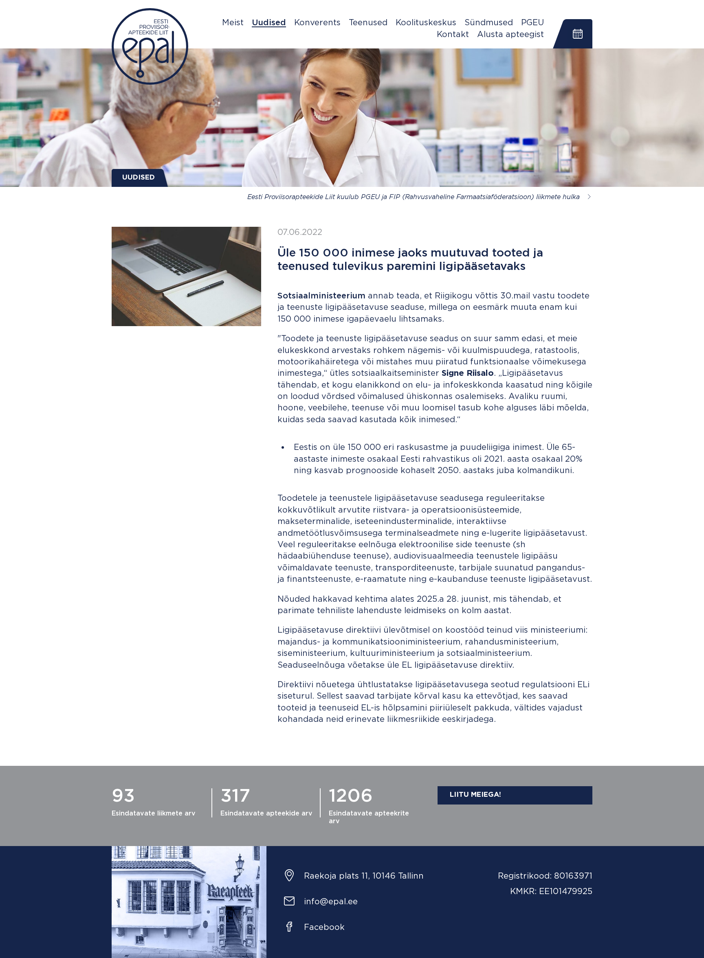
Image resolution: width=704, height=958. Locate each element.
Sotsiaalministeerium (321, 296)
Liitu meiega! (475, 795)
